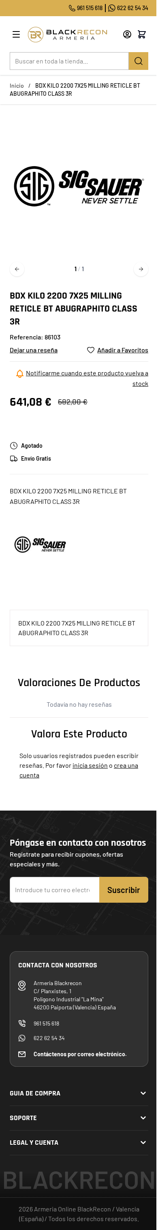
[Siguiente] (141, 269)
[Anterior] (17, 269)
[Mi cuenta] (127, 34)
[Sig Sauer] (40, 543)
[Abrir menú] (16, 34)
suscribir (123, 890)
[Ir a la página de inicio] (72, 34)
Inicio (17, 85)
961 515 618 (89, 7)
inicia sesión (90, 765)
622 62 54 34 (132, 7)
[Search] (138, 61)
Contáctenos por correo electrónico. (80, 1054)
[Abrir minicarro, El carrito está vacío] (141, 34)
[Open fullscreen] (79, 186)
